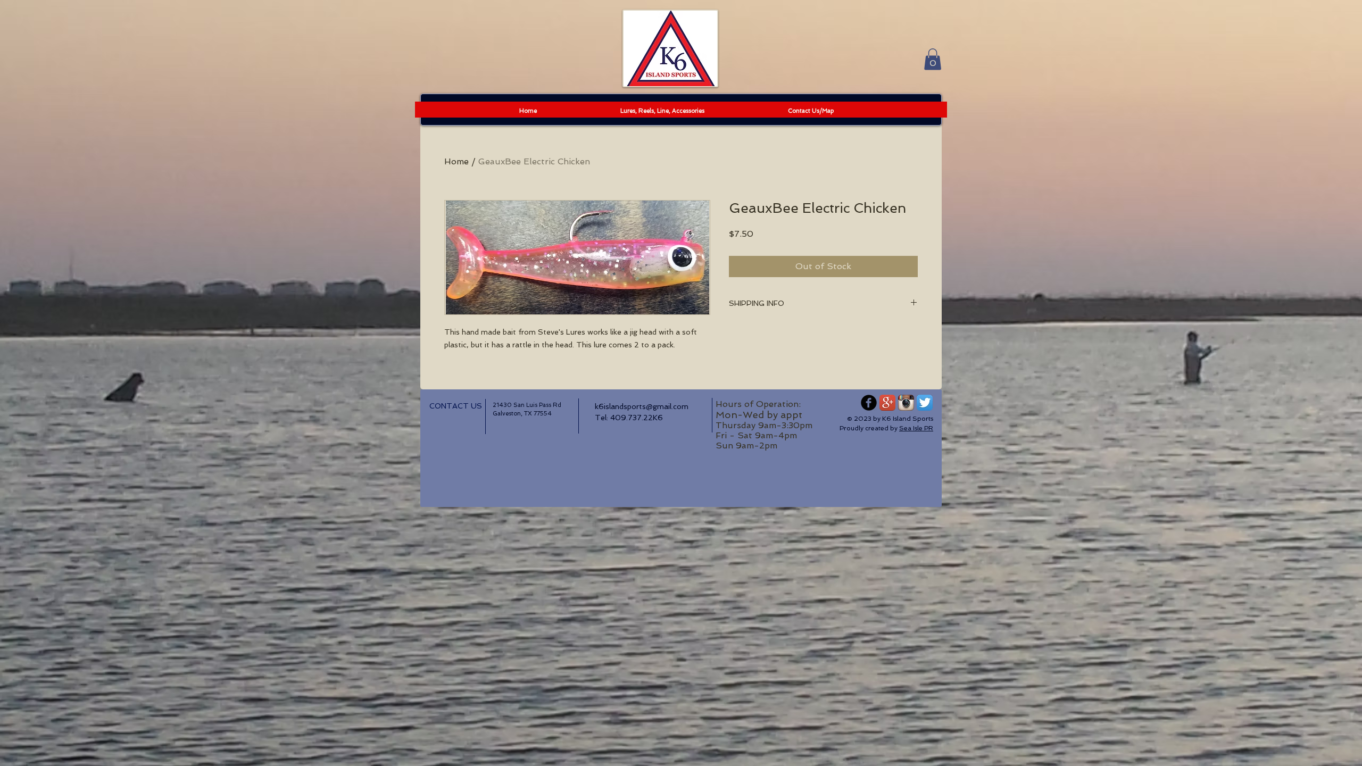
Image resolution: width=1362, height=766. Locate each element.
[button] (933, 59)
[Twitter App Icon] (925, 403)
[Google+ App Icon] (887, 403)
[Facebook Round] (869, 403)
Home (456, 161)
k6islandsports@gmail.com (641, 406)
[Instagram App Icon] (906, 403)
